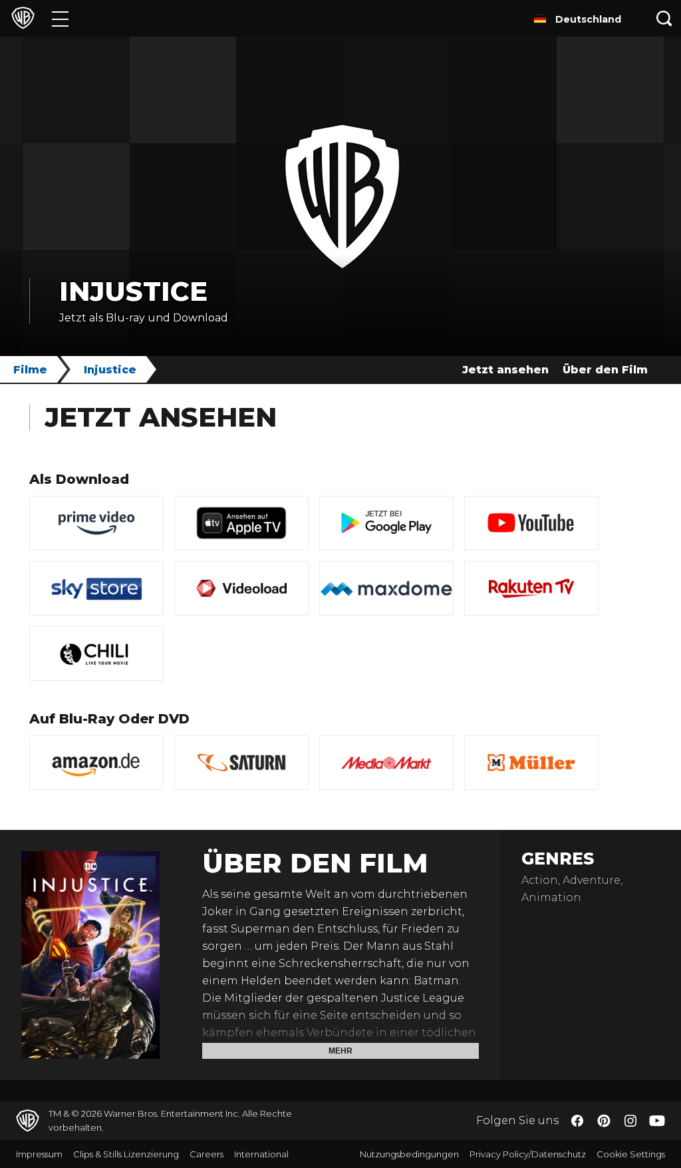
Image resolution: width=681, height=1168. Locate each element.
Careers (206, 1154)
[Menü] (60, 18)
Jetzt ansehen (505, 369)
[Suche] (664, 18)
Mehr (340, 1051)
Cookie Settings (631, 1154)
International (261, 1154)
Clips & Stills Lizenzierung (126, 1154)
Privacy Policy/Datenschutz (528, 1154)
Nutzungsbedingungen (409, 1154)
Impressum (39, 1154)
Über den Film (605, 369)
